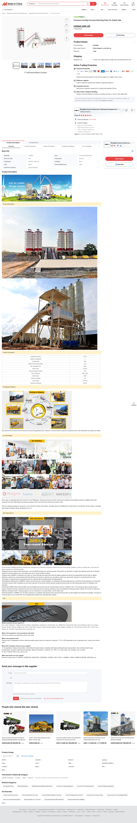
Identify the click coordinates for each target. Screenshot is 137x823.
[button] (95, 146)
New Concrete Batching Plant (11, 799)
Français (44, 811)
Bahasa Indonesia (120, 811)
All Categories (8, 9)
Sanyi (3, 763)
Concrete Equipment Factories (74, 795)
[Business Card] (132, 151)
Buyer (92, 9)
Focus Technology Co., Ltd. (56, 815)
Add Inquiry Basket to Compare (36, 72)
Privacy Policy (96, 815)
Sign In (77, 134)
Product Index (100, 809)
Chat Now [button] (121, 35)
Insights (116, 809)
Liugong (104, 760)
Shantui (70, 760)
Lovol (36, 763)
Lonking (4, 766)
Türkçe (105, 811)
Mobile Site (109, 809)
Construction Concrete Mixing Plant (117, 795)
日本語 (89, 811)
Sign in (133, 5)
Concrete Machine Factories (30, 795)
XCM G (4, 760)
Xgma (37, 766)
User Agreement (79, 815)
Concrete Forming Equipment (85, 786)
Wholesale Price (71, 809)
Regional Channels (90, 809)
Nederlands (72, 811)
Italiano (59, 811)
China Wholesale (61, 809)
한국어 (83, 811)
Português (37, 811)
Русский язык (51, 811)
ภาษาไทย (99, 811)
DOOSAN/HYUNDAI (107, 763)
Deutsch (65, 811)
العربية (78, 811)
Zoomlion (38, 760)
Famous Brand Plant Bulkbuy (76, 799)
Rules (134, 9)
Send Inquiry (88, 35)
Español (31, 811)
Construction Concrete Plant (95, 795)
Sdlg (69, 763)
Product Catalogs (28, 756)
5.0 (112, 146)
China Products (32, 809)
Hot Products (22, 809)
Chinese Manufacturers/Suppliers (46, 809)
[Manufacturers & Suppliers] (12, 4)
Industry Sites (80, 809)
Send (16, 698)
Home (3, 13)
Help (102, 9)
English (25, 811)
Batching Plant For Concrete (32, 799)
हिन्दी (94, 811)
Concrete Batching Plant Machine (54, 799)
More (3, 803)
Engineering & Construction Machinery (38, 13)
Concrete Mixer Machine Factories (51, 795)
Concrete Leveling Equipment (64, 786)
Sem (103, 766)
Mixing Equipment (23, 786)
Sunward (71, 766)
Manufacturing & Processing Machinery (17, 13)
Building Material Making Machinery (42, 786)
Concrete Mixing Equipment (106, 786)
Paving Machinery (8, 786)
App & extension (112, 9)
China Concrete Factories (10, 795)
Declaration (88, 815)
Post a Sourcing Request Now (53, 698)
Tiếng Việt (111, 811)
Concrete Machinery (55, 13)
